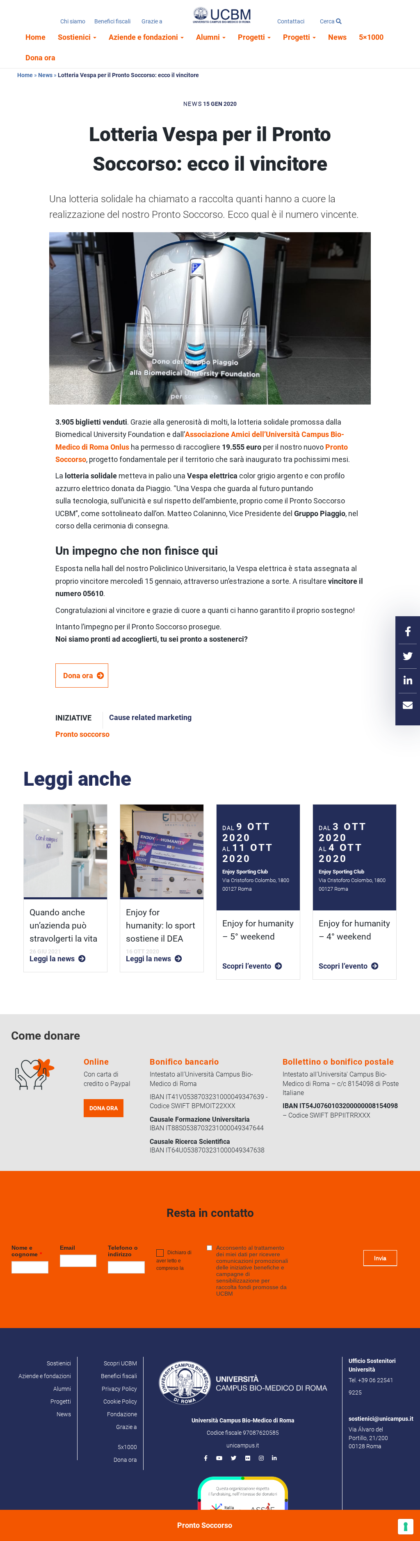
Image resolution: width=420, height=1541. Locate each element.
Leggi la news (52, 958)
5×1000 (371, 37)
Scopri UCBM (120, 1363)
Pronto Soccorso (204, 1525)
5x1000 (127, 1447)
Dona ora (40, 57)
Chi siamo (72, 21)
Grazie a (152, 21)
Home (35, 37)
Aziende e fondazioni (144, 37)
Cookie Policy (120, 1401)
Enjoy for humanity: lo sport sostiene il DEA (160, 926)
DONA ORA (103, 1108)
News (337, 37)
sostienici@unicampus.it (381, 1418)
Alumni (208, 37)
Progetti (252, 37)
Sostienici (75, 37)
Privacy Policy (119, 1389)
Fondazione (122, 1414)
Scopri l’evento (246, 966)
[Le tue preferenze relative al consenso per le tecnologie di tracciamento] (405, 1526)
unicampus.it (242, 1445)
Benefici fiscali (112, 21)
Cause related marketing (150, 717)
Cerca (328, 21)
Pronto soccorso (82, 734)
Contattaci (290, 21)
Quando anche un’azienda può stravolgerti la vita (63, 926)
